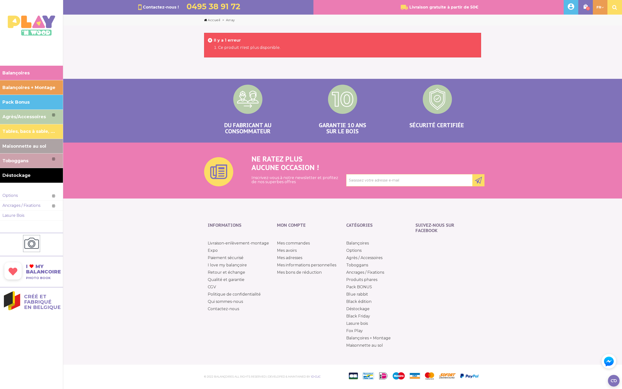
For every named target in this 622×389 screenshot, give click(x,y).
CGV (212, 287)
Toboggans (357, 265)
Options (354, 250)
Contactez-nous (223, 309)
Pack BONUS (359, 287)
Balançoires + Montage (368, 338)
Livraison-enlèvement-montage (238, 243)
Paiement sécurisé (225, 257)
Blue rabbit (357, 294)
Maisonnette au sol (364, 345)
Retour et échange (226, 272)
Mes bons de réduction (299, 272)
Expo (213, 250)
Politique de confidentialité (234, 294)
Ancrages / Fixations (365, 272)
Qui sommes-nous (225, 301)
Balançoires (357, 243)
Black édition (358, 301)
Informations (225, 225)
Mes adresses (289, 257)
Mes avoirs (287, 250)
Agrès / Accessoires (364, 257)
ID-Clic (315, 376)
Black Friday (358, 316)
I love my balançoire (227, 265)
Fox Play (354, 330)
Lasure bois (357, 323)
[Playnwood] (31, 34)
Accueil (214, 20)
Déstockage (358, 309)
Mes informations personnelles (306, 265)
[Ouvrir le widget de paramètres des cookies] (614, 381)
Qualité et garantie (226, 279)
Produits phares (361, 279)
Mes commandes (293, 243)
